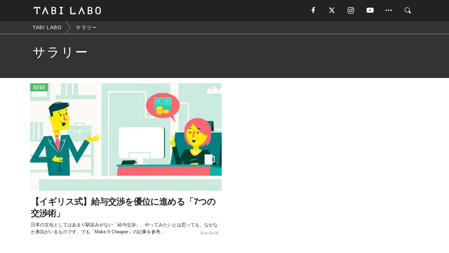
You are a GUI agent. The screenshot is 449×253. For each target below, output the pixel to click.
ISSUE (39, 87)
